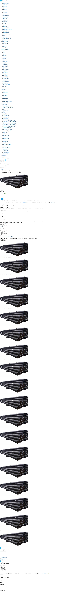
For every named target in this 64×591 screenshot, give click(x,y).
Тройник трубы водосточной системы (7, 101)
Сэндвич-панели (5, 100)
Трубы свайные (5, 39)
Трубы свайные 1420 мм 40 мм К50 (4, 393)
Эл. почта (1, 582)
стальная (4, 35)
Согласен (1, 574)
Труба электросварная (5, 69)
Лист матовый (4, 63)
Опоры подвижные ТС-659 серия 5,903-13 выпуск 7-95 (9, 124)
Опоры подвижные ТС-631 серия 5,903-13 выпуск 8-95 (9, 123)
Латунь (4, 157)
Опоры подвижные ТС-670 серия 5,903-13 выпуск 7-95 (9, 125)
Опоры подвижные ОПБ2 (6, 115)
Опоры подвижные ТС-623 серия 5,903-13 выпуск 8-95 (9, 121)
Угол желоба (4, 102)
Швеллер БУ (4, 111)
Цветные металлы (3, 155)
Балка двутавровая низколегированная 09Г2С (8, 19)
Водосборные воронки (5, 91)
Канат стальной (5, 80)
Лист (3, 51)
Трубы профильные (5, 22)
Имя (0, 578)
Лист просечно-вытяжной (6, 44)
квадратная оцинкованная (6, 30)
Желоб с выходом (5, 95)
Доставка (1, 228)
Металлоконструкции (4, 557)
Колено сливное (5, 97)
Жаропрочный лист (5, 74)
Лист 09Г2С (4, 42)
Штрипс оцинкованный (5, 47)
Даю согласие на (6, 236)
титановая (4, 40)
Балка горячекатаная (5, 151)
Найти (7, 164)
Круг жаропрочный (5, 61)
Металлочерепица (5, 104)
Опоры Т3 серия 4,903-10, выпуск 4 (7, 129)
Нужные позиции (2, 584)
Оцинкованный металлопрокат (5, 140)
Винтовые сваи (5, 26)
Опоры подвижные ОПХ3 (6, 119)
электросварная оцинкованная (6, 37)
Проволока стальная (5, 83)
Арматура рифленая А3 (6, 3)
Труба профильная (5, 70)
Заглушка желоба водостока (6, 96)
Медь (3, 156)
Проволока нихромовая (6, 81)
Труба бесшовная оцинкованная (7, 143)
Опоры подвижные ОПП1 (6, 116)
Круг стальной (4, 5)
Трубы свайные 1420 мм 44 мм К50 (4, 325)
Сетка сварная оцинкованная (6, 87)
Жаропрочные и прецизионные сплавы (6, 71)
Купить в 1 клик (2, 196)
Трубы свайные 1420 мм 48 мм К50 (4, 257)
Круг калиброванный (5, 17)
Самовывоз (5, 228)
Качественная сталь (3, 89)
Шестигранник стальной (6, 139)
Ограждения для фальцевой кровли (7, 106)
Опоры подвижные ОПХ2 (6, 118)
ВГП (3, 24)
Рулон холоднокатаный (6, 7)
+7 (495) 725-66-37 (2, 161)
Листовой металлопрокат (4, 41)
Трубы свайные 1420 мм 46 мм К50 (4, 291)
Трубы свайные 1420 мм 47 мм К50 (4, 274)
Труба (3, 53)
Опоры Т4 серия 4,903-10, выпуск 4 (7, 130)
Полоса (4, 52)
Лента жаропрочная (5, 72)
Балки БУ (4, 109)
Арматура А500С (5, 12)
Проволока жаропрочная (6, 78)
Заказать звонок (2, 160)
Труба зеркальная (5, 67)
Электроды (4, 60)
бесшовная (4, 23)
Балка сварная (5, 13)
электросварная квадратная (6, 36)
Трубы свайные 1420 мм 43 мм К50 (4, 342)
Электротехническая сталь (6, 48)
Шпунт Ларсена (3, 112)
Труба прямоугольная (5, 68)
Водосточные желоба (5, 93)
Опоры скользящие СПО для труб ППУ (7, 127)
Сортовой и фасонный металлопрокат (6, 2)
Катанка (4, 11)
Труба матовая (5, 59)
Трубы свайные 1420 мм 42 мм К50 (4, 359)
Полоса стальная (5, 136)
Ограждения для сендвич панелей (7, 105)
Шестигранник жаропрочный (6, 76)
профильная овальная (5, 33)
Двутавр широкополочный (6, 15)
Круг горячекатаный (5, 16)
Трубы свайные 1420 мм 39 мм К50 (4, 410)
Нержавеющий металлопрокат (5, 49)
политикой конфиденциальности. (45, 573)
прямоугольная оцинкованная (6, 34)
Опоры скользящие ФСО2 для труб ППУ (8, 128)
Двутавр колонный (5, 14)
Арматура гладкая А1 (5, 4)
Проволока (4, 58)
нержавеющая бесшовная (6, 31)
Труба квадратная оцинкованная (7, 144)
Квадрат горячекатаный (6, 152)
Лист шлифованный (5, 64)
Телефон (1, 580)
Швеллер (4, 54)
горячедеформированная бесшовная (7, 29)
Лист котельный (5, 90)
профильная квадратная (6, 32)
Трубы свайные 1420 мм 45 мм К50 (4, 308)
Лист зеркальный (5, 62)
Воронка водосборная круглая (6, 94)
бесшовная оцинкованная (6, 27)
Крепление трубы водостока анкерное (7, 99)
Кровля (2, 103)
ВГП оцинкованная (5, 28)
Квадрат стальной (5, 6)
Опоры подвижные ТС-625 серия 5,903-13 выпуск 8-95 (9, 122)
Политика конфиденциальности (4, 550)
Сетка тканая (4, 88)
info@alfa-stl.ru (24, 202)
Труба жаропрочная (5, 77)
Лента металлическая (5, 79)
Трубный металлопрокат (4, 21)
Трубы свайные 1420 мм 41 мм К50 (4, 376)
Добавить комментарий (3, 223)
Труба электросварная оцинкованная (7, 145)
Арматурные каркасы (5, 20)
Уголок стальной (5, 9)
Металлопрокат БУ (3, 108)
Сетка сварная (5, 65)
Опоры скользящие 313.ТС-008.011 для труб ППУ (9, 126)
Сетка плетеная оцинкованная (6, 85)
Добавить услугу (2, 226)
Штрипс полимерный (5, 149)
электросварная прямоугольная (7, 38)
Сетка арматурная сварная (6, 84)
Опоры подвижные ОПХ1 (6, 117)
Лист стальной (4, 46)
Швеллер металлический (6, 10)
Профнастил (4, 8)
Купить (4, 196)
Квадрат (4, 50)
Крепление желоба (5, 98)
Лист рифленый (5, 57)
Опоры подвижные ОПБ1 (6, 114)
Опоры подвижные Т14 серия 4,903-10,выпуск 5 (9, 120)
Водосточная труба (5, 92)
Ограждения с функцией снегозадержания (8, 107)
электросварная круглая (6, 25)
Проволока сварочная (5, 82)
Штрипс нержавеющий (5, 150)
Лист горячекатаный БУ (6, 110)
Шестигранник (4, 55)
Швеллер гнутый (5, 18)
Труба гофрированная (5, 66)
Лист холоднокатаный (5, 45)
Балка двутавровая (5, 133)
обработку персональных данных (9, 236)
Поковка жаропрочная (5, 73)
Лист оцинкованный (5, 43)
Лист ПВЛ (4, 56)
